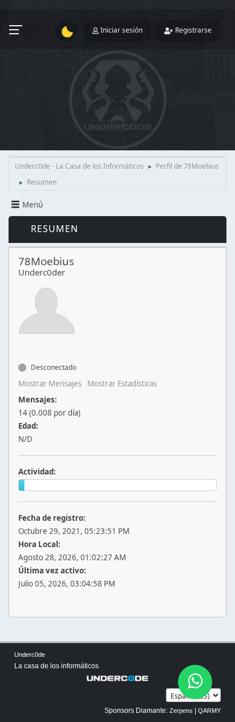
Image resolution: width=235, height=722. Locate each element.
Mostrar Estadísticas (122, 383)
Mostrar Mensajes (50, 383)
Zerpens (181, 710)
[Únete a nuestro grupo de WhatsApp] (195, 682)
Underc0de (29, 654)
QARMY (209, 710)
